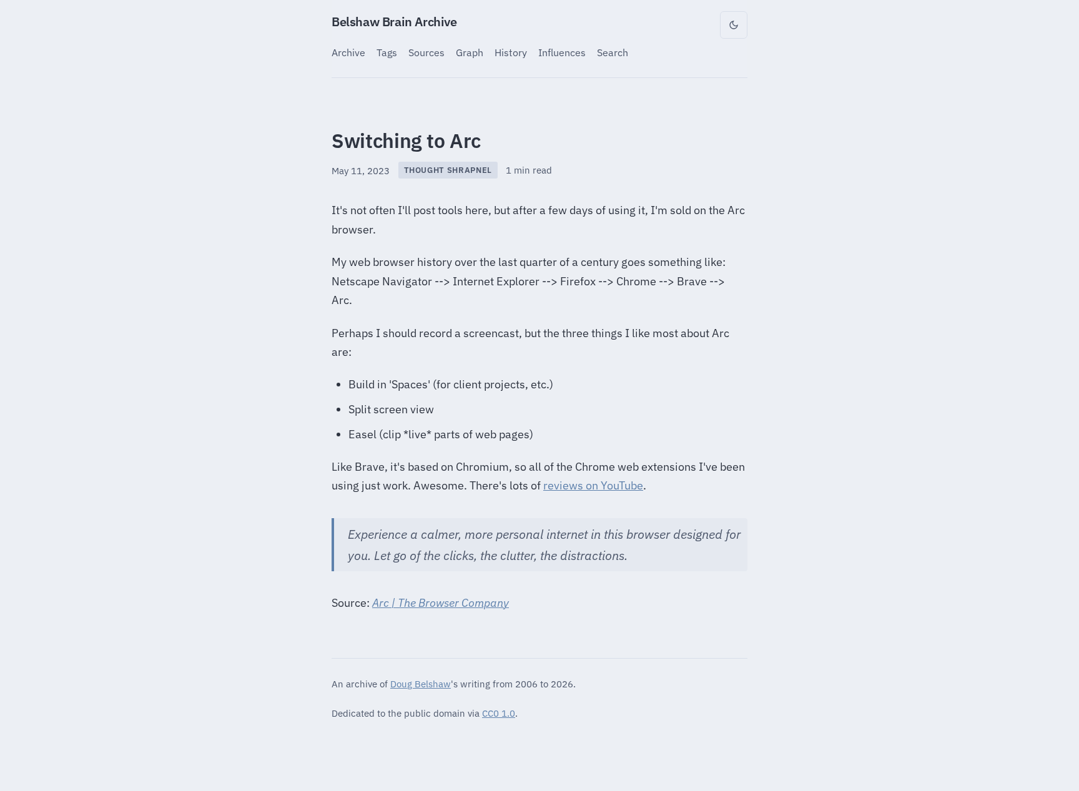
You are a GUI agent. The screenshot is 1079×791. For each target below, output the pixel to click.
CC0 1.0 (498, 713)
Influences (562, 52)
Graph (469, 52)
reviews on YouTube (593, 485)
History (511, 52)
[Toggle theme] (733, 25)
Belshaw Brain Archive (394, 21)
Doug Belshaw (420, 683)
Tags (387, 52)
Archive (348, 52)
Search (612, 52)
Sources (426, 52)
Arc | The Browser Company (440, 603)
